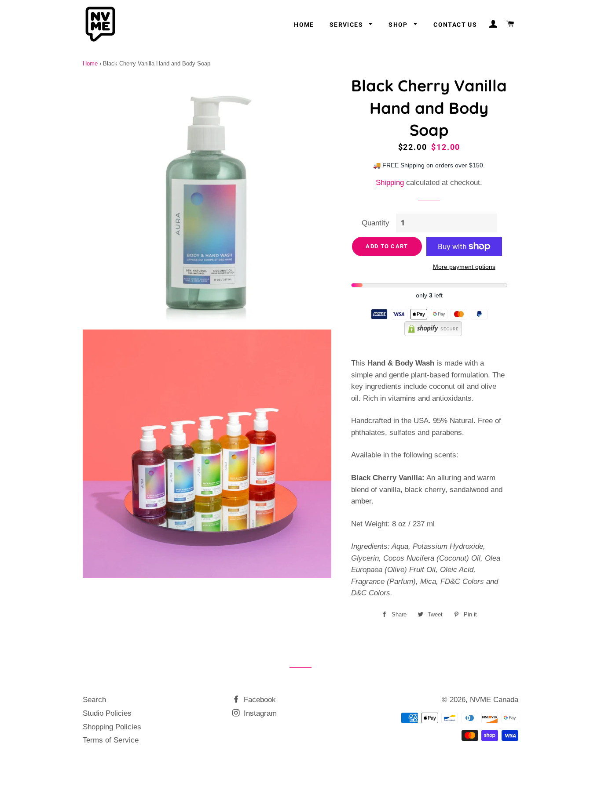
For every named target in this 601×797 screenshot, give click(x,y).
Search (94, 700)
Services (347, 24)
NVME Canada (494, 700)
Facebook (259, 700)
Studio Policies (107, 713)
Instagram (259, 713)
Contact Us (455, 24)
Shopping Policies (112, 727)
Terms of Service (111, 740)
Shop (399, 24)
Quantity (375, 223)
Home (304, 24)
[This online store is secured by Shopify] (429, 334)
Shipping (390, 182)
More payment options (464, 266)
